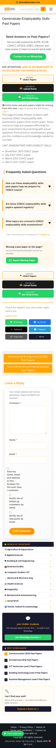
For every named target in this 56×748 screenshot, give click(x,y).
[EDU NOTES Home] (9, 9)
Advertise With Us (28, 733)
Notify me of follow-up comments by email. (16, 503)
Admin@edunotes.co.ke (29, 2)
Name (13, 439)
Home (14, 727)
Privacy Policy (26, 727)
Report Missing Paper (24, 260)
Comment (15, 403)
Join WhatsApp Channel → (28, 637)
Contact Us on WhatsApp (28, 56)
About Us (40, 727)
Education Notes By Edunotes (19, 741)
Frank (29, 744)
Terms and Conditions (21, 730)
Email (13, 454)
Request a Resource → (28, 709)
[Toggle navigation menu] (51, 9)
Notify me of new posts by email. (16, 518)
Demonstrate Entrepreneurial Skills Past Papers (28, 358)
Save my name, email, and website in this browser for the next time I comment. (14, 481)
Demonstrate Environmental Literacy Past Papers (28, 368)
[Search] (43, 9)
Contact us (44, 234)
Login (5, 111)
